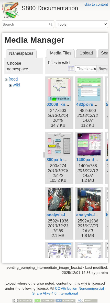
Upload (86, 53)
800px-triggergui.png (67, 160)
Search (51, 24)
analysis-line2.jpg (63, 215)
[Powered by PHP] (66, 300)
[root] (13, 79)
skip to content (96, 4)
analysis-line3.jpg (93, 215)
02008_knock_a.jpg (65, 104)
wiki (16, 85)
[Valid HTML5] (87, 300)
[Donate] (44, 300)
